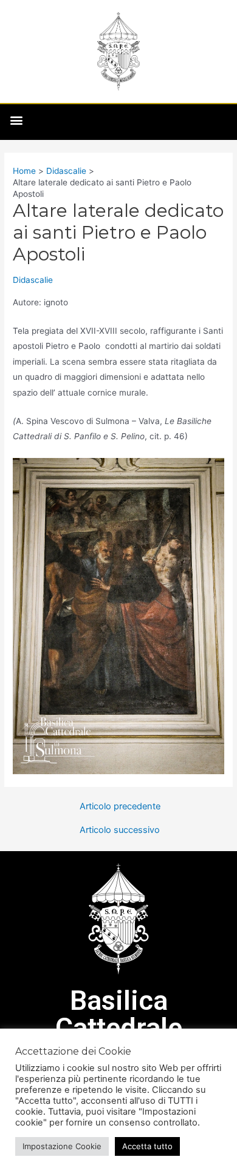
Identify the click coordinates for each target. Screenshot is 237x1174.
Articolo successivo (120, 830)
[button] (16, 120)
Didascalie (33, 280)
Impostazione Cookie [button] (61, 1146)
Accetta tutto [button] (147, 1146)
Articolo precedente (120, 806)
